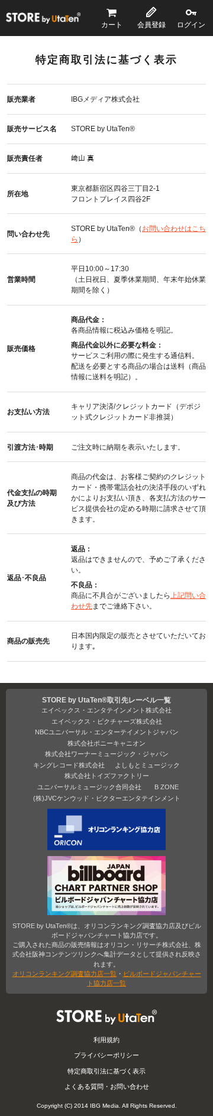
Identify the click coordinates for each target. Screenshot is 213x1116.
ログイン (191, 25)
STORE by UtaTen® (43, 18)
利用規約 (106, 1039)
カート (111, 25)
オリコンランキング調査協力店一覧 (64, 973)
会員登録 (151, 25)
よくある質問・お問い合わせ (106, 1086)
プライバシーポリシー (106, 1055)
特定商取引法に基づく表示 (106, 1071)
